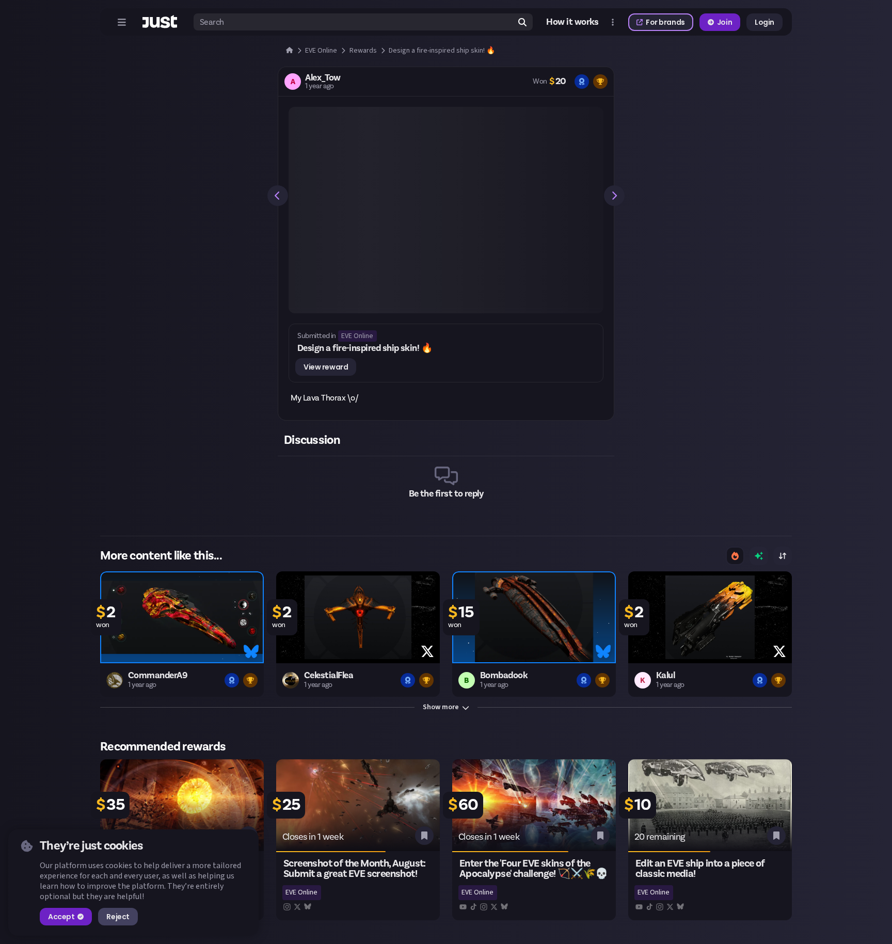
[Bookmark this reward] (424, 835)
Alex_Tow (323, 78)
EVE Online (357, 336)
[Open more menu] (612, 22)
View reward (326, 367)
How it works (572, 22)
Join (724, 22)
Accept (61, 916)
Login (764, 22)
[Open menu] (122, 22)
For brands (665, 22)
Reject (117, 916)
